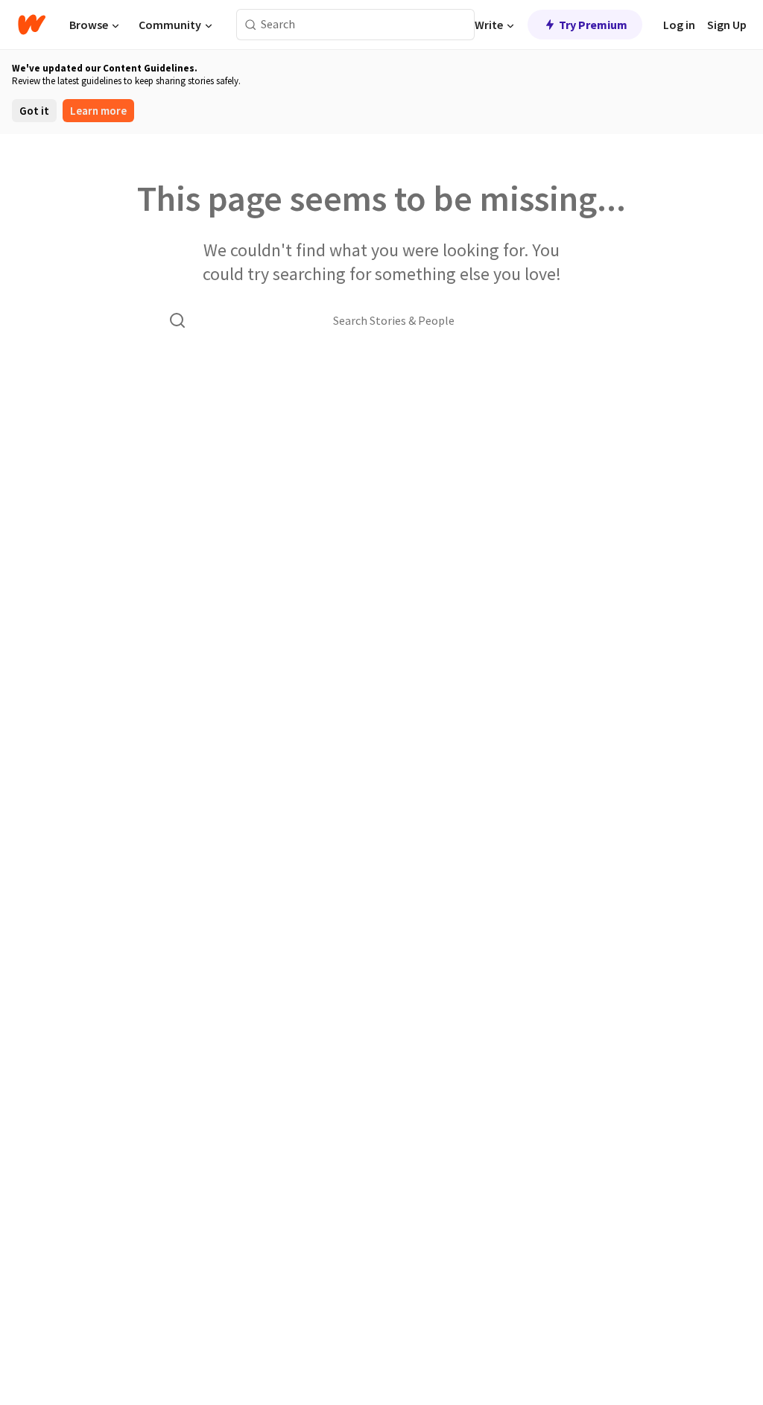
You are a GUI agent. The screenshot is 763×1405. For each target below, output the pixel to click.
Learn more (98, 111)
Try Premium (593, 24)
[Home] (31, 24)
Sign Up (727, 24)
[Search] (250, 25)
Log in (679, 24)
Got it (34, 111)
